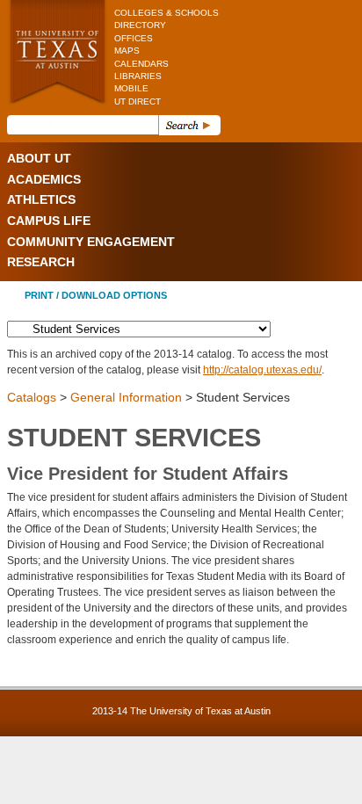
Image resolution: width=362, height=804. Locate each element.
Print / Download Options (96, 295)
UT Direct (137, 101)
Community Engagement (91, 242)
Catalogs (31, 397)
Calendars (141, 64)
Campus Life (48, 221)
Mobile (131, 88)
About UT (39, 158)
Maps (127, 50)
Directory (140, 25)
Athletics (41, 199)
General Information (126, 397)
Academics (44, 179)
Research (41, 262)
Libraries (138, 76)
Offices (133, 38)
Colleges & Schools (166, 13)
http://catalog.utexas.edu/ (262, 370)
